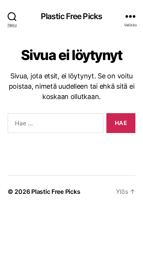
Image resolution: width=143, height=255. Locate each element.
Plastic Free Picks (71, 16)
